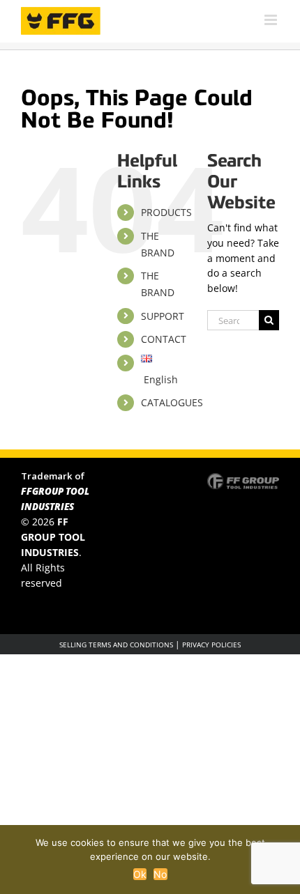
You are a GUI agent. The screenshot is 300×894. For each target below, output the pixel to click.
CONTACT (163, 339)
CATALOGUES (172, 402)
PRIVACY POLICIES (211, 644)
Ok (140, 874)
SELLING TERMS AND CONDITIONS (116, 644)
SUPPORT (162, 316)
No (160, 874)
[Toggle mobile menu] (271, 20)
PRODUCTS (166, 212)
